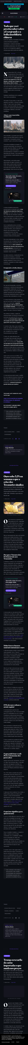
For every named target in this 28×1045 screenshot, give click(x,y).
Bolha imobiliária (9, 431)
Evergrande (7, 434)
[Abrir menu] (2, 13)
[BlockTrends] (14, 13)
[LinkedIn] (16, 439)
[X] (13, 439)
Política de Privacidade (6, 1042)
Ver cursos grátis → (10, 590)
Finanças (7, 472)
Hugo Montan (7, 53)
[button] (24, 1)
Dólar (19, 908)
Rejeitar (17, 1042)
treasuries (7, 913)
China (18, 431)
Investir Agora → (18, 1)
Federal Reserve (9, 910)
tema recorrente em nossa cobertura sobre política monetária (13, 802)
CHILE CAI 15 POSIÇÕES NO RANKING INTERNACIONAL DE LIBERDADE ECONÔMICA (13, 400)
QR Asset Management (6, 1)
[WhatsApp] (19, 439)
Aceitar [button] (12, 1042)
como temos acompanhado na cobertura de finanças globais (13, 636)
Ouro (17, 910)
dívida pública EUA (9, 908)
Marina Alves (7, 498)
